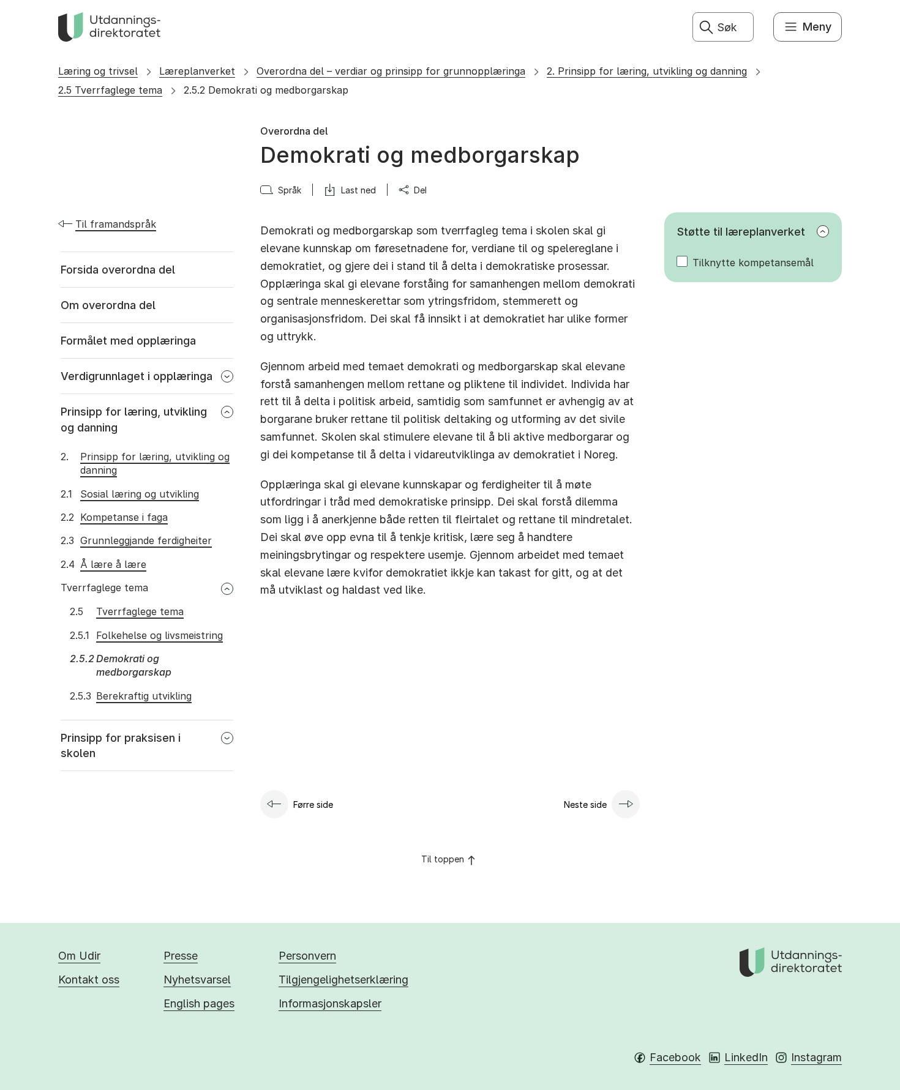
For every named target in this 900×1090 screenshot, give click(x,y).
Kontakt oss (88, 979)
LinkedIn (746, 1057)
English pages (198, 1003)
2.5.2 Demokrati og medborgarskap (266, 90)
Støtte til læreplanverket (741, 231)
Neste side (585, 804)
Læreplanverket (197, 71)
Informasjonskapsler (330, 1003)
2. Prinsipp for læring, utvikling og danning (647, 71)
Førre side (313, 804)
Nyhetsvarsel (197, 979)
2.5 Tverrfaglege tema (110, 90)
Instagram (816, 1057)
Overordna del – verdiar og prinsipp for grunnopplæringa (391, 71)
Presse (180, 955)
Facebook (675, 1057)
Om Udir (79, 955)
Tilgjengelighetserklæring (343, 979)
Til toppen (442, 859)
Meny (817, 26)
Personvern (307, 955)
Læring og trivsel (98, 71)
